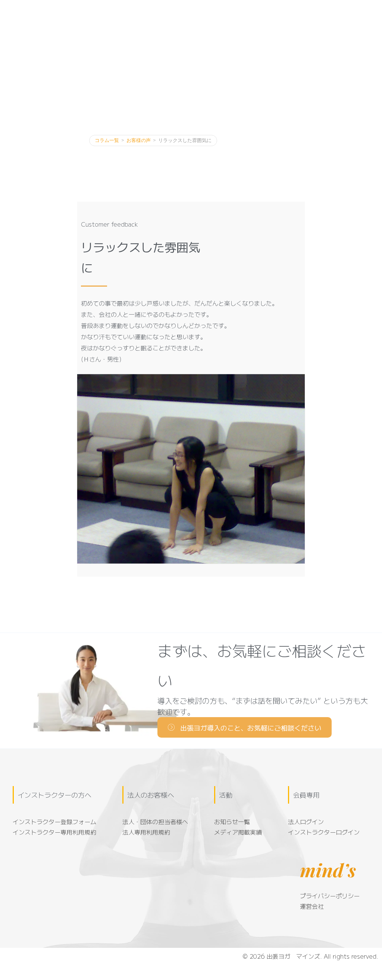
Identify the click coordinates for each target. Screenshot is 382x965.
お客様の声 (138, 140)
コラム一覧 (107, 140)
